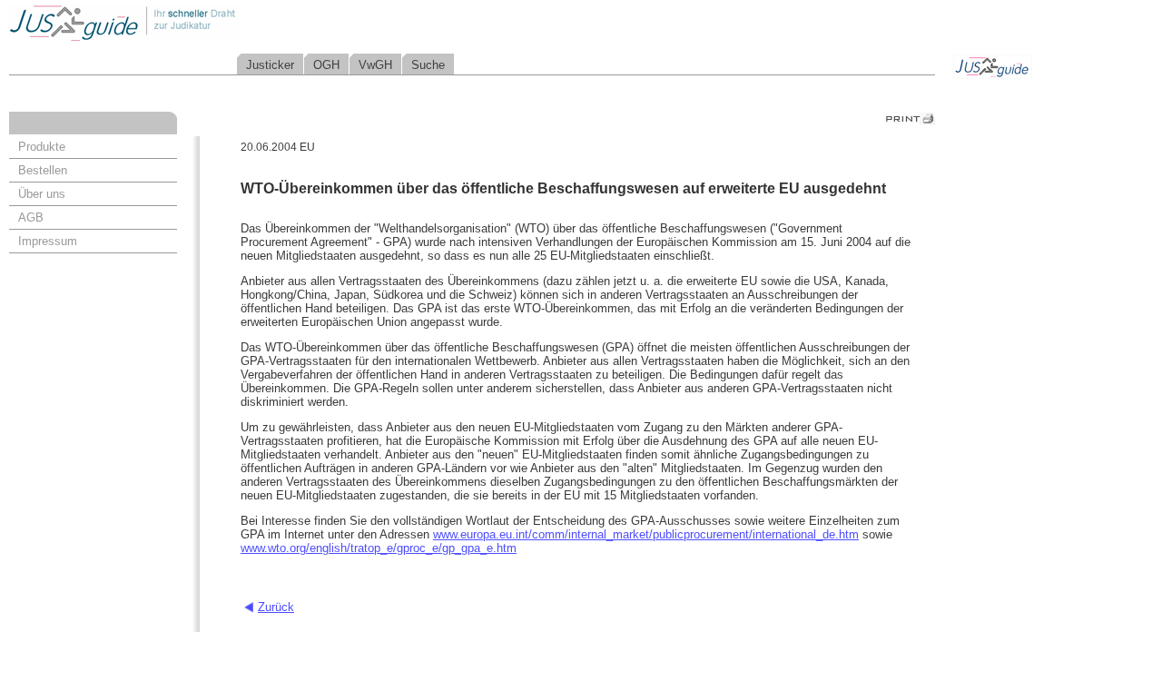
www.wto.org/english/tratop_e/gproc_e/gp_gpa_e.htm (379, 548)
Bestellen (42, 170)
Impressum (47, 241)
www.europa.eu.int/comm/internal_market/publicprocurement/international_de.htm (646, 534)
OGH (326, 65)
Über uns (41, 194)
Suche (428, 65)
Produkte (41, 146)
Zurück (276, 607)
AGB (31, 217)
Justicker (270, 65)
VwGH (375, 65)
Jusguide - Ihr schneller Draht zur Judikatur (182, 22)
